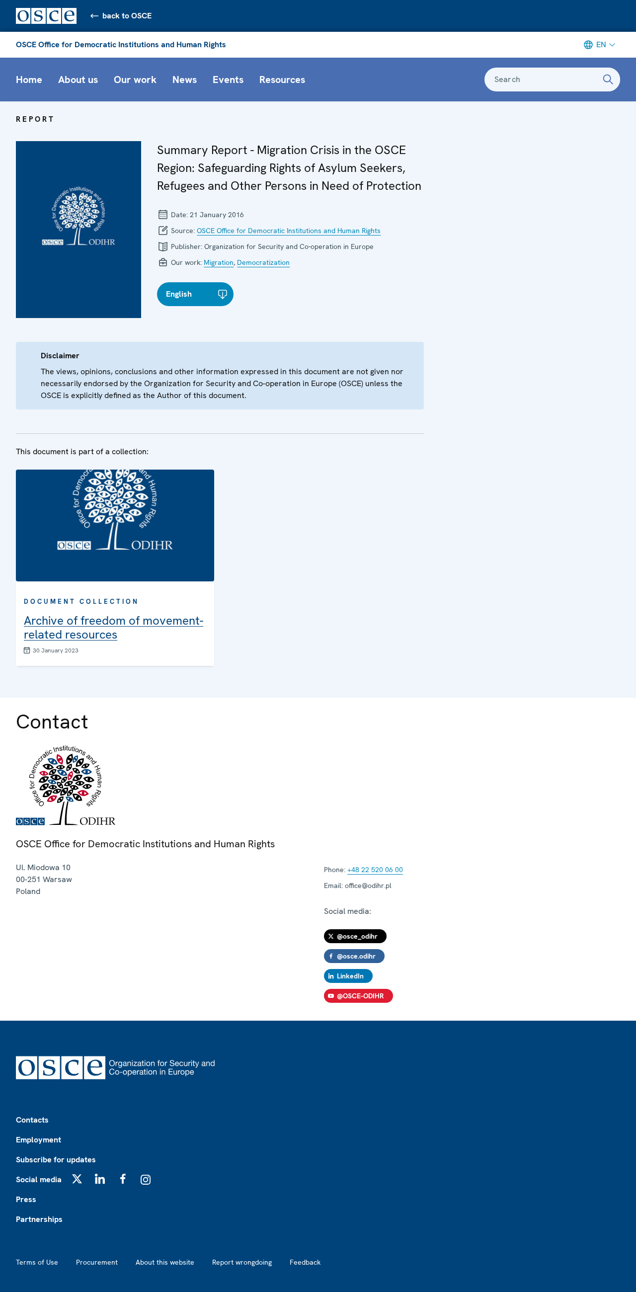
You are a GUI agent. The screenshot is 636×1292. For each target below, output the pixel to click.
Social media (39, 1179)
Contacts (32, 1120)
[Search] (608, 79)
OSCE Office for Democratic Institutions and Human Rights (121, 44)
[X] (77, 1178)
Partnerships (39, 1219)
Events (228, 79)
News (184, 79)
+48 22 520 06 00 (375, 869)
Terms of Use (37, 1262)
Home (29, 79)
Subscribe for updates (56, 1159)
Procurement (97, 1262)
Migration (219, 262)
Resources (282, 79)
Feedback (305, 1262)
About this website (165, 1262)
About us (78, 79)
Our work (135, 79)
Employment (38, 1139)
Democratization (263, 262)
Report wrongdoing (242, 1262)
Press (26, 1199)
